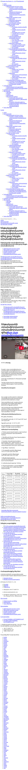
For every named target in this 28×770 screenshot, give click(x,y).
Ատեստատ (9, 95)
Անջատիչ (12, 18)
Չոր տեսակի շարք (17, 40)
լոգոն (22, 1)
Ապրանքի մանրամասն (10, 316)
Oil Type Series (15, 39)
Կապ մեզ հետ (7, 107)
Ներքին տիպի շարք (18, 46)
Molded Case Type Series (18, 69)
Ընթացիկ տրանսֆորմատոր (17, 83)
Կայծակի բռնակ (14, 21)
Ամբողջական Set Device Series (14, 6)
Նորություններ (7, 85)
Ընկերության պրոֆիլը (10, 601)
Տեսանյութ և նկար (12, 96)
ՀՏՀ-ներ (8, 92)
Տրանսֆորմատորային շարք (15, 80)
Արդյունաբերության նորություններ (16, 88)
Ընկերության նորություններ (14, 87)
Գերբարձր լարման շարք (13, 17)
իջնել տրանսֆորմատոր (8, 516)
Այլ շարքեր (15, 35)
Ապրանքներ (4, 606)
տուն (5, 3)
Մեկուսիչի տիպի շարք (19, 77)
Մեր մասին (6, 91)
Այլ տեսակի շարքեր (15, 23)
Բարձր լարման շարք (12, 24)
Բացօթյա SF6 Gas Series (18, 32)
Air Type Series (15, 70)
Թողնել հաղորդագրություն (11, 579)
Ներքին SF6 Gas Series (18, 33)
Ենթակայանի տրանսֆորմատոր (10, 517)
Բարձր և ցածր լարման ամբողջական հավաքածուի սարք (17, 9)
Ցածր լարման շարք (12, 66)
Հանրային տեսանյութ (16, 98)
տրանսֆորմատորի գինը (8, 519)
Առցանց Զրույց (7, 578)
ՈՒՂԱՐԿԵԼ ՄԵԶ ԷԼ (6, 304)
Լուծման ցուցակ (8, 89)
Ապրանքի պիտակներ (10, 317)
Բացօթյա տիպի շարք (18, 44)
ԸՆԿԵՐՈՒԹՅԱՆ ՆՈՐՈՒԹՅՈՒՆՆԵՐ (13, 619)
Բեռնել (8, 93)
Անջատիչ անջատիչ (15, 20)
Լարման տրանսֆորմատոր (17, 81)
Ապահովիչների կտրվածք (17, 48)
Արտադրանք (7, 5)
